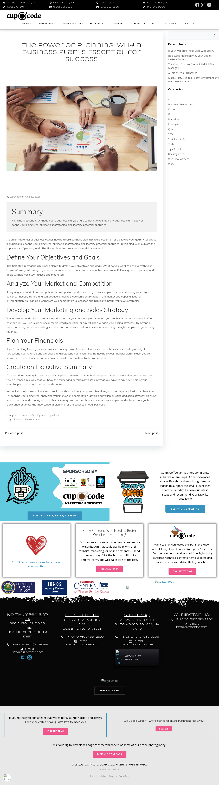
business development (26, 419)
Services (45, 23)
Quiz (170, 129)
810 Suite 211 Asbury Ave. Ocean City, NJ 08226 (82, 624)
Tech (171, 144)
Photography (175, 124)
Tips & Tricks (55, 415)
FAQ (155, 23)
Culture (116, 769)
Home (26, 23)
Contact (190, 23)
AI (169, 99)
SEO (170, 134)
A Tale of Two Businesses (182, 72)
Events (170, 23)
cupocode (15, 196)
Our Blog (137, 23)
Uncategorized (176, 154)
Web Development (178, 159)
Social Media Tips (178, 139)
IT (169, 114)
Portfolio (98, 23)
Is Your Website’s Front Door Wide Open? (191, 50)
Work (171, 164)
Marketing (173, 119)
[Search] (215, 36)
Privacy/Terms (105, 769)
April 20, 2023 (32, 196)
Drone (171, 109)
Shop (118, 23)
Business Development (33, 415)
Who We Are (73, 23)
